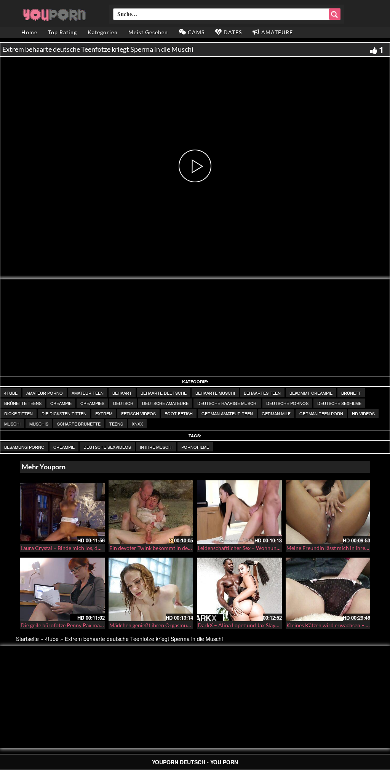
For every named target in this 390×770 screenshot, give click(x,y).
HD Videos (363, 413)
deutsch (123, 403)
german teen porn (321, 413)
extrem (103, 413)
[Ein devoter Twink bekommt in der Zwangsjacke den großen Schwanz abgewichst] (151, 512)
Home (29, 32)
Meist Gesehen (148, 32)
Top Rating (62, 32)
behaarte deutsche (164, 393)
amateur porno (44, 393)
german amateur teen (227, 413)
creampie (61, 403)
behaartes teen (262, 393)
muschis (38, 424)
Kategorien (103, 32)
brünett (351, 393)
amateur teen (88, 393)
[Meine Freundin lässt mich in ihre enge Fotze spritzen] (328, 512)
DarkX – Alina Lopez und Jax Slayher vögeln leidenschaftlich (268, 625)
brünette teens (23, 403)
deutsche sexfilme (339, 403)
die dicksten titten (64, 413)
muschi (12, 424)
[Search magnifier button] (334, 14)
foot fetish (179, 413)
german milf (276, 413)
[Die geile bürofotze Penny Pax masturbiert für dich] (62, 589)
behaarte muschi (215, 393)
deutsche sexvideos (107, 447)
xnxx (137, 424)
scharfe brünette (79, 424)
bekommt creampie (310, 393)
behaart (122, 393)
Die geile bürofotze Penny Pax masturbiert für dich (81, 625)
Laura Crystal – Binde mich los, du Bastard (70, 548)
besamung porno (24, 447)
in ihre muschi (156, 447)
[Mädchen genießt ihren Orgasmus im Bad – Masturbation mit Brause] (151, 589)
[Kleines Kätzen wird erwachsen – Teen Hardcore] (328, 589)
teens (116, 424)
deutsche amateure (165, 403)
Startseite (27, 638)
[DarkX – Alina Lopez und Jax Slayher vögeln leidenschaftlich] (239, 589)
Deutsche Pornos (287, 403)
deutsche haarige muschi (227, 403)
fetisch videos (138, 413)
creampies (92, 403)
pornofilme (195, 447)
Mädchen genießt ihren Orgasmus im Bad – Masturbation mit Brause (190, 625)
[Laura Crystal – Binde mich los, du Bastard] (62, 512)
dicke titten (18, 413)
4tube (11, 393)
